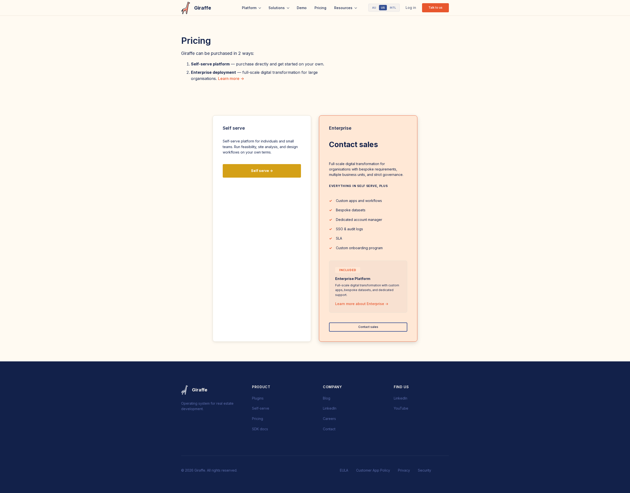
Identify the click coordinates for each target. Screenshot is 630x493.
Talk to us (435, 7)
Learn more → (231, 78)
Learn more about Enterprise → (361, 304)
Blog (326, 398)
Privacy (404, 470)
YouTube (401, 408)
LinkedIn (329, 408)
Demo (302, 8)
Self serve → (262, 171)
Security (424, 470)
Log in (411, 7)
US (383, 7)
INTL (393, 7)
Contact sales (368, 327)
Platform (249, 8)
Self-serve (260, 408)
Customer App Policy (373, 470)
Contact (329, 429)
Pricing (320, 8)
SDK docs (260, 429)
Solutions (276, 8)
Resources (343, 8)
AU (374, 7)
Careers (329, 418)
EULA (344, 470)
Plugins (258, 398)
